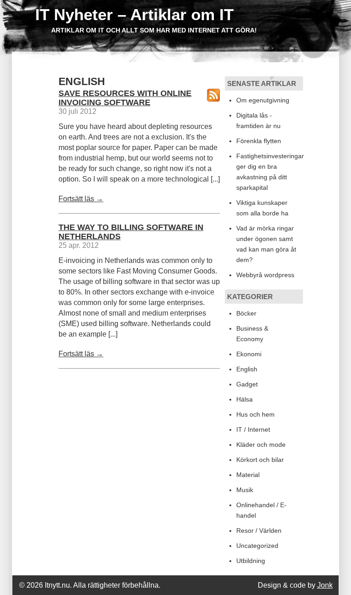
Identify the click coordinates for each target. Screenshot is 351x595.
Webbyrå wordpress (265, 275)
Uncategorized (257, 545)
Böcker (246, 313)
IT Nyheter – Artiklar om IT (134, 14)
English (246, 369)
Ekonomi (248, 354)
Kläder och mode (261, 444)
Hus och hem (255, 414)
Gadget (247, 384)
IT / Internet (253, 429)
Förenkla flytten (258, 141)
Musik (244, 489)
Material (248, 474)
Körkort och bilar (260, 459)
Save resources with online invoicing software (124, 98)
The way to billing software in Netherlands (130, 232)
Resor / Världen (259, 530)
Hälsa (244, 399)
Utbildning (250, 560)
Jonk (325, 585)
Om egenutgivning (262, 100)
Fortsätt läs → (80, 199)
